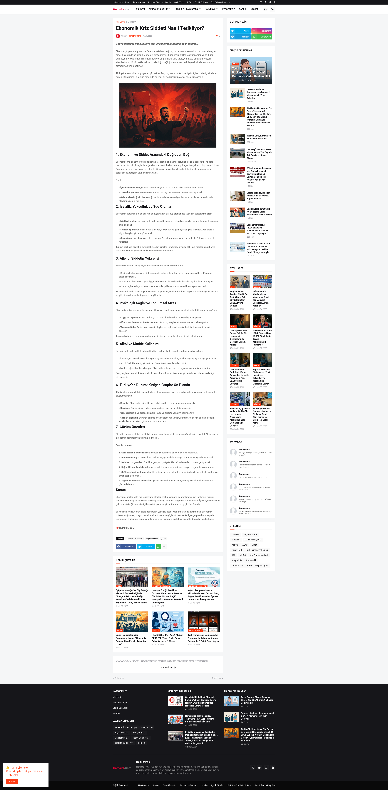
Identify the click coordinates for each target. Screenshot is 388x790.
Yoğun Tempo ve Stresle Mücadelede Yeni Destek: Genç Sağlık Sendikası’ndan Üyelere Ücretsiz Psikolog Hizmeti (203, 595)
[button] (265, 9)
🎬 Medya (210, 9)
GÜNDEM (140, 9)
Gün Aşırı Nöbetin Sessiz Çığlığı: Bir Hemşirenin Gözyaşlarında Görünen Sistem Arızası (238, 337)
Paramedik (251, 560)
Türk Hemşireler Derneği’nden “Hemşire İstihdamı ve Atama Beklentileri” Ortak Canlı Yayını (203, 638)
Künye (127, 2)
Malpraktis (237, 560)
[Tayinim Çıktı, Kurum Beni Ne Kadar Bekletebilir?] (237, 139)
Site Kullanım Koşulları (220, 2)
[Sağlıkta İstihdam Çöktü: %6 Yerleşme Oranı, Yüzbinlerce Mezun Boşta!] (237, 212)
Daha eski (216, 678)
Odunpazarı (237, 565)
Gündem (132, 22)
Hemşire (139, 732)
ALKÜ (245, 545)
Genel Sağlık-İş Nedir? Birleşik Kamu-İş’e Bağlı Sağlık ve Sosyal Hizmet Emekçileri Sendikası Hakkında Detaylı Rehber (200, 701)
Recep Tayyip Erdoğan (257, 565)
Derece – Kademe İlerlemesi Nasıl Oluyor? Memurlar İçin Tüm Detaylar (258, 93)
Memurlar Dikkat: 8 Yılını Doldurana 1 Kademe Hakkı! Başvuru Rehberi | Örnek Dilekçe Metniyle (258, 248)
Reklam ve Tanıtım (155, 2)
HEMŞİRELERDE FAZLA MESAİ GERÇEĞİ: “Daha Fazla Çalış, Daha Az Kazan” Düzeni (167, 638)
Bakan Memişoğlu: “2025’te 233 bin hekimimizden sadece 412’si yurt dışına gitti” (257, 229)
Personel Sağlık (120, 702)
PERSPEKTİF (228, 9)
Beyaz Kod (237, 550)
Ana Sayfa (120, 22)
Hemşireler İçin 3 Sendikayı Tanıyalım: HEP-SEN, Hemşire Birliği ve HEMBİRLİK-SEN (199, 719)
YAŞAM (254, 9)
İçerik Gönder (179, 2)
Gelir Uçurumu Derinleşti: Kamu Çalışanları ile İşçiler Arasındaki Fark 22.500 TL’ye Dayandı (240, 376)
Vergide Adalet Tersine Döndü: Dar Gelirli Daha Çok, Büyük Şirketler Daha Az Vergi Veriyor (239, 298)
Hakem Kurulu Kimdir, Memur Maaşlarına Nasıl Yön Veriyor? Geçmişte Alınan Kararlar (261, 298)
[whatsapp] (274, 2)
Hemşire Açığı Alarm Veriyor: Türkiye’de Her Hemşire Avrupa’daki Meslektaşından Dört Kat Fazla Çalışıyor (240, 417)
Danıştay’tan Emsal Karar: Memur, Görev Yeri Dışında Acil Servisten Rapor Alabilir (259, 153)
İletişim (168, 2)
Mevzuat (117, 697)
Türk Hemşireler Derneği (257, 550)
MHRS (243, 555)
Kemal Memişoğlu (252, 539)
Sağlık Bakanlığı (120, 708)
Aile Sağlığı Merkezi (259, 555)
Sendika (116, 713)
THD (142, 743)
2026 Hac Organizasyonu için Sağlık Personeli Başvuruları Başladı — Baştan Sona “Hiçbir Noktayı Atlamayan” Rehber (259, 175)
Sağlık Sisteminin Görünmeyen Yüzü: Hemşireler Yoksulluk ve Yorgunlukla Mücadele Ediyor (262, 376)
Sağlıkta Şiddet (152, 539)
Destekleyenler (139, 2)
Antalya (235, 534)
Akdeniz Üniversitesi (126, 727)
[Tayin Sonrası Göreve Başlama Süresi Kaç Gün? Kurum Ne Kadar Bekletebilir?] (231, 701)
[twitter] (270, 2)
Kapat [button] (12, 781)
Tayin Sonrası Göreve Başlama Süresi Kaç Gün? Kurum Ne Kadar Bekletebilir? (257, 700)
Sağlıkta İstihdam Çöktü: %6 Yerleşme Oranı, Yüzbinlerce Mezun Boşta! (259, 212)
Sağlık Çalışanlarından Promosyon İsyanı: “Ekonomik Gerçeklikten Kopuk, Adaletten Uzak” (131, 640)
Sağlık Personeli (120, 785)
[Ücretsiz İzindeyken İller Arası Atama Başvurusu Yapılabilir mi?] (237, 196)
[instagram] (261, 2)
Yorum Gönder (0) (167, 667)
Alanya (147, 727)
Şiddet (163, 539)
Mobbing (236, 539)
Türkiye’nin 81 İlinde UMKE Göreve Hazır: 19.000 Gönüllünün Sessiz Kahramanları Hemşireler (262, 337)
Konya (235, 545)
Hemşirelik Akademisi (186, 9)
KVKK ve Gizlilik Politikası (197, 2)
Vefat (254, 545)
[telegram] (265, 2)
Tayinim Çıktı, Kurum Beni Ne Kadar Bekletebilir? (259, 137)
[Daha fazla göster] (164, 546)
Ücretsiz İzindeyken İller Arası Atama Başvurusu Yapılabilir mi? (258, 196)
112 (233, 555)
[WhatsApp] (158, 546)
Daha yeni (119, 678)
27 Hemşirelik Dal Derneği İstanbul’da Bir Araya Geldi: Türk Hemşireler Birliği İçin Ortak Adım (262, 415)
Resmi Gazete (141, 738)
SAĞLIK (242, 9)
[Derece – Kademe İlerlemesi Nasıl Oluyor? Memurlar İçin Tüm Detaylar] (237, 93)
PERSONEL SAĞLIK (158, 9)
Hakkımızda (118, 2)
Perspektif (139, 539)
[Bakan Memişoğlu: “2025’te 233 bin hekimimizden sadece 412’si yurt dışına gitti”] (237, 228)
